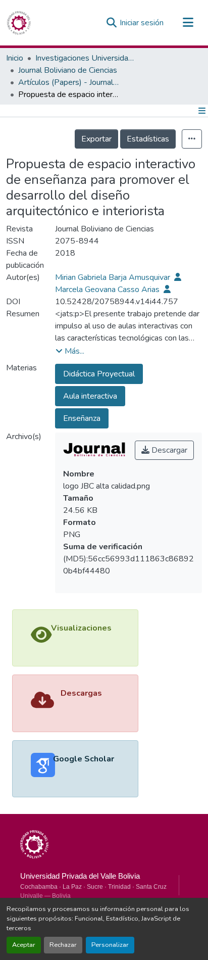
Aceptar (23, 944)
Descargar (168, 450)
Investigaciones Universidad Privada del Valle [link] (85, 58)
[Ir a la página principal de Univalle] (34, 844)
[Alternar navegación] (188, 22)
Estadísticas (148, 139)
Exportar (96, 139)
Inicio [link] (14, 58)
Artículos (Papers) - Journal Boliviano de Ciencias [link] (68, 82)
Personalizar (110, 944)
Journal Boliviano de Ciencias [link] (67, 70)
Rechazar (63, 944)
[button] (18, 22)
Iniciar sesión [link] (142, 22)
